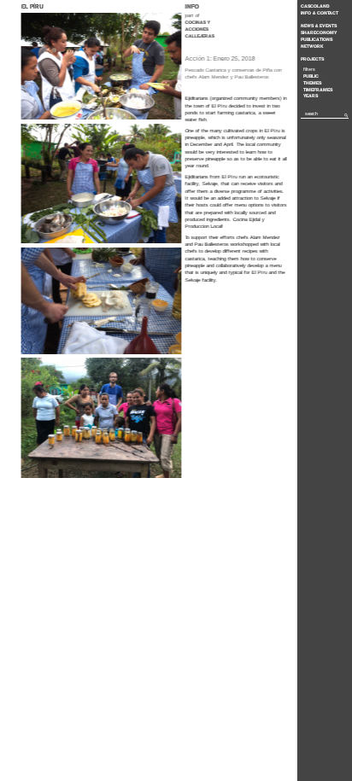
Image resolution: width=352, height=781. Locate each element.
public (311, 76)
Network (312, 46)
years (310, 95)
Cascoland (315, 6)
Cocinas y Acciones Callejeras (199, 29)
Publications (316, 39)
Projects (312, 58)
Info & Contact (319, 12)
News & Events (319, 25)
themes (312, 82)
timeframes (317, 89)
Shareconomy (319, 32)
